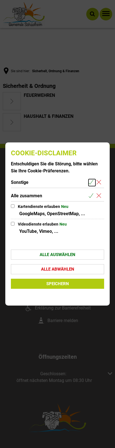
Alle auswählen (57, 254)
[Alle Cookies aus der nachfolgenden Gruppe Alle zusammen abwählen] (99, 196)
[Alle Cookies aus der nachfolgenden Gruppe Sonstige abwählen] (99, 182)
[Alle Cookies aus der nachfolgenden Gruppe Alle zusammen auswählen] (91, 196)
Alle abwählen (57, 269)
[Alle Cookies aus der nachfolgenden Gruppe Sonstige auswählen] (91, 182)
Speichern (57, 283)
